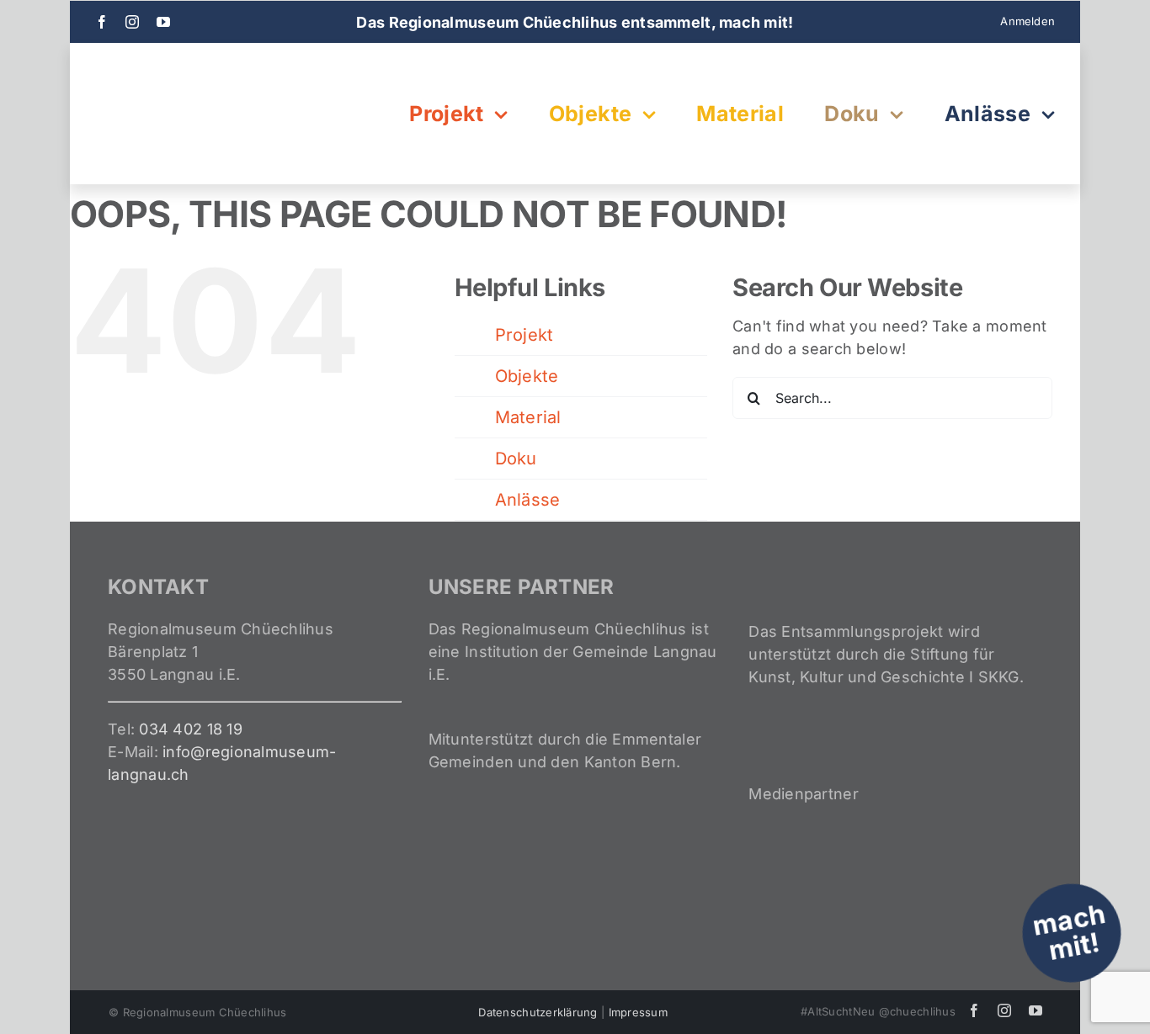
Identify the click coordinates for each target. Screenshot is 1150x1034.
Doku (516, 458)
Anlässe (528, 500)
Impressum (638, 1012)
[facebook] (102, 22)
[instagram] (132, 22)
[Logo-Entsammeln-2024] (179, 68)
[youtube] (163, 22)
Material (528, 417)
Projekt (524, 335)
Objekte (527, 376)
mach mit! (1069, 932)
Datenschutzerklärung (537, 1012)
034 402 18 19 (190, 729)
